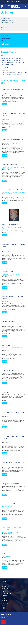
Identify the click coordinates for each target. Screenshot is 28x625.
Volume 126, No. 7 (6, 38)
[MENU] (2, 6)
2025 (5, 58)
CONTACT (5, 600)
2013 (17, 60)
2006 (14, 62)
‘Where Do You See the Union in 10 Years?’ (13, 114)
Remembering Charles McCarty (13, 462)
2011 (23, 60)
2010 (2, 62)
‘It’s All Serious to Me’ (10, 224)
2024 (8, 58)
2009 (5, 62)
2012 (20, 60)
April (19, 72)
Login (3, 622)
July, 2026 (3, 40)
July (3, 74)
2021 (17, 58)
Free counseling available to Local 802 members (12, 528)
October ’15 (6, 554)
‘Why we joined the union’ (11, 483)
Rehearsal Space (6, 615)
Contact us (4, 616)
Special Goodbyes (8, 345)
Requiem (5, 392)
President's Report (7, 20)
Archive (3, 29)
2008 (8, 62)
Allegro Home (5, 18)
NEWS (4, 583)
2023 (11, 58)
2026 (2, 58)
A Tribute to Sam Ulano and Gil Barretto (13, 437)
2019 (23, 58)
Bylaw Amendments (9, 370)
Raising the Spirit (8, 271)
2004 (20, 62)
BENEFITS (5, 591)
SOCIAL (4, 605)
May (22, 72)
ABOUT (4, 596)
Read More (5, 104)
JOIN (3, 598)
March (14, 72)
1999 (11, 64)
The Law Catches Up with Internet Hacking (14, 245)
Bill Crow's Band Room (8, 22)
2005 (17, 62)
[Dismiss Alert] (26, 2)
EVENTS (5, 603)
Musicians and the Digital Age (12, 89)
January (4, 72)
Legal (2, 617)
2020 (20, 58)
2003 (23, 62)
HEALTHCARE (6, 593)
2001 (5, 64)
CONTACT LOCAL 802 (13, 2)
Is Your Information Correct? (12, 190)
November (19, 74)
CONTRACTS (6, 588)
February (9, 72)
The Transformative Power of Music (12, 297)
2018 (2, 60)
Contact (3, 27)
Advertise (4, 25)
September (8, 74)
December (4, 76)
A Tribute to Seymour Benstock (13, 412)
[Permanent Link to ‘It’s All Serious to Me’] (14, 215)
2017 (5, 60)
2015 (11, 60)
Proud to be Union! (8, 321)
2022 (14, 58)
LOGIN (4, 608)
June (26, 72)
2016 (8, 60)
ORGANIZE (5, 586)
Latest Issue (4, 35)
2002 (2, 64)
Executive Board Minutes (11, 504)
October (14, 74)
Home (4, 581)
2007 (11, 62)
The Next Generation (9, 164)
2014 (14, 60)
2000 (8, 64)
